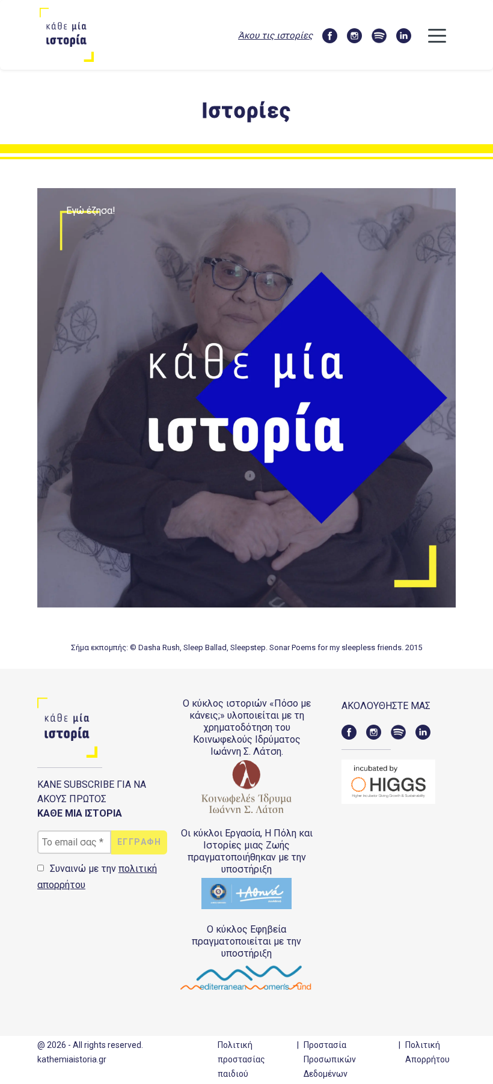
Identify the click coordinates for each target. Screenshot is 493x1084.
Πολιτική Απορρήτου (427, 1052)
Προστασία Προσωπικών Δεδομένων (330, 1059)
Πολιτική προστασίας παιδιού (241, 1059)
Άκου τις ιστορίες (275, 35)
